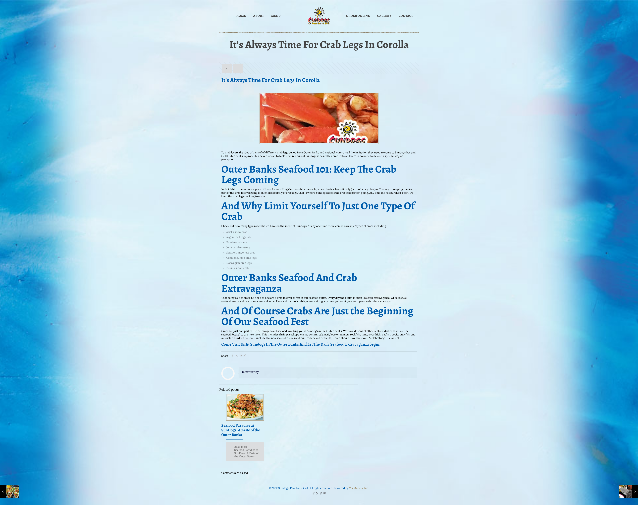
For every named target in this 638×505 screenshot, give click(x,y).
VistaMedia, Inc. (359, 488)
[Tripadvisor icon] (324, 493)
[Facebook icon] (314, 493)
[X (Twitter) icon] (317, 493)
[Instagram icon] (320, 493)
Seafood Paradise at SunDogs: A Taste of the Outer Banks (240, 430)
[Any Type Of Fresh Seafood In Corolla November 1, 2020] (9, 491)
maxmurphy (250, 372)
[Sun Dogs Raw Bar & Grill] (319, 16)
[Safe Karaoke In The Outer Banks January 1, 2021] (628, 491)
